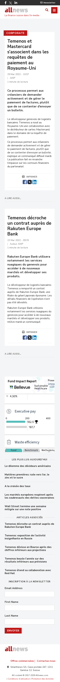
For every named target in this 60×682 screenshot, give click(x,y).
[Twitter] (10, 3)
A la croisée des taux (17, 486)
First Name (11, 602)
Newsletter (49, 2)
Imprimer (31, 176)
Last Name (11, 615)
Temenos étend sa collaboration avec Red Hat (28, 572)
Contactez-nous (46, 661)
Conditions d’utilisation (19, 678)
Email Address (13, 588)
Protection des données (43, 678)
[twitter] (30, 181)
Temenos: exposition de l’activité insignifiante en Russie (25, 537)
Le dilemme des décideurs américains (28, 466)
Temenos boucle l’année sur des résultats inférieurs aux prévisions (26, 560)
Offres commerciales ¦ (22, 661)
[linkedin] (34, 181)
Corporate (15, 33)
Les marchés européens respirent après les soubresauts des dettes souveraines (29, 496)
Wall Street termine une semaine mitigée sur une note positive (25, 508)
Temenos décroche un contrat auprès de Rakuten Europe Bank (29, 525)
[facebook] (25, 181)
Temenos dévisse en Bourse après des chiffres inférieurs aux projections (28, 549)
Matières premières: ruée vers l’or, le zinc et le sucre (27, 476)
